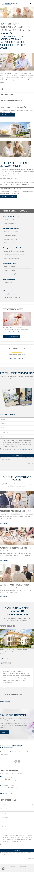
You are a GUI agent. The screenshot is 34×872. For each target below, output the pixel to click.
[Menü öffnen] (30, 3)
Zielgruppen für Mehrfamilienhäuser (14, 251)
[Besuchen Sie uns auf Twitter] (15, 761)
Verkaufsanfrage (8, 282)
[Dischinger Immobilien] (9, 4)
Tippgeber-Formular (9, 286)
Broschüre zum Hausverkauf (12, 297)
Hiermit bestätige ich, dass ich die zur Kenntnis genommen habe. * (17, 450)
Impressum (12, 866)
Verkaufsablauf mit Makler (11, 231)
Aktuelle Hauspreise (9, 220)
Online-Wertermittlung (10, 223)
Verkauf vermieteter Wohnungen (13, 258)
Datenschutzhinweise (25, 449)
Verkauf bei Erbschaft (10, 266)
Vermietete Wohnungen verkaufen (14, 585)
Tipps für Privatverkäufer (11, 235)
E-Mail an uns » (7, 793)
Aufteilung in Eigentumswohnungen (14, 254)
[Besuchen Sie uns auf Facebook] (19, 761)
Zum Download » (17, 455)
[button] (3, 869)
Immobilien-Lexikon (9, 294)
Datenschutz (22, 866)
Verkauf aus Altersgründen (11, 274)
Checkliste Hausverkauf (10, 239)
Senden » (17, 850)
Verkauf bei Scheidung (10, 270)
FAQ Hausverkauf (9, 243)
